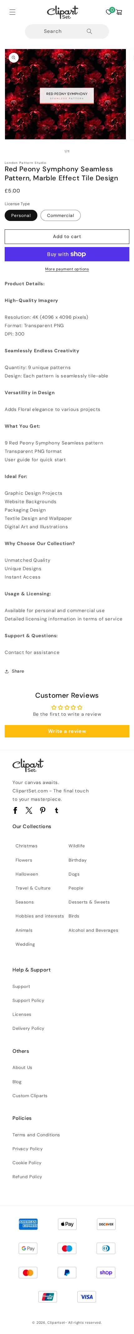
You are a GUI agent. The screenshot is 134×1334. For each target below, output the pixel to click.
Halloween (27, 874)
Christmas (26, 846)
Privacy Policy (27, 1148)
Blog (17, 1081)
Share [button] (18, 671)
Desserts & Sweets (89, 902)
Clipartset (56, 1322)
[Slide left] (53, 151)
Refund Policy (27, 1176)
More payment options (67, 269)
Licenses (21, 1014)
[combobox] (67, 31)
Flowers (24, 860)
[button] (12, 12)
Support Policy (28, 1000)
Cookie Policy (27, 1162)
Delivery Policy (28, 1028)
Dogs (74, 874)
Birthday (78, 860)
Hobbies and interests (40, 916)
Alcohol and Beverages (93, 930)
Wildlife (77, 846)
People (76, 888)
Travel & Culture (33, 888)
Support (21, 986)
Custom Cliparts (30, 1095)
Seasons (25, 902)
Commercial (60, 215)
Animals (24, 930)
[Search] (89, 31)
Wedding (25, 944)
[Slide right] (81, 151)
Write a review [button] (67, 731)
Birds (74, 916)
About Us (22, 1067)
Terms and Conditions (36, 1135)
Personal (21, 215)
